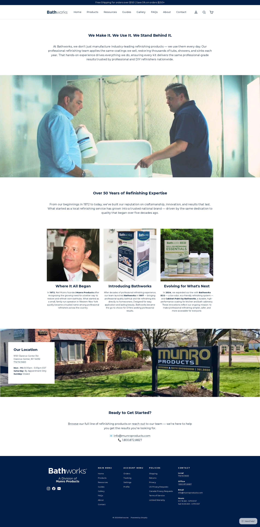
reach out (138, 423)
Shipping (153, 473)
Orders (127, 473)
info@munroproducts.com (132, 435)
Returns (152, 478)
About (167, 12)
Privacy (152, 482)
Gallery (141, 12)
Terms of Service (157, 495)
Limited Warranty (157, 500)
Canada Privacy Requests (161, 491)
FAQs (154, 12)
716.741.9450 (20, 362)
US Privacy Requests (158, 487)
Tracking (127, 478)
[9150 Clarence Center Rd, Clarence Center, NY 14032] (130, 363)
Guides (126, 12)
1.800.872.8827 (185, 484)
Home (77, 12)
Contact (181, 12)
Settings (127, 482)
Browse (73, 423)
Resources (110, 12)
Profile (127, 487)
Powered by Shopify (139, 518)
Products (92, 12)
